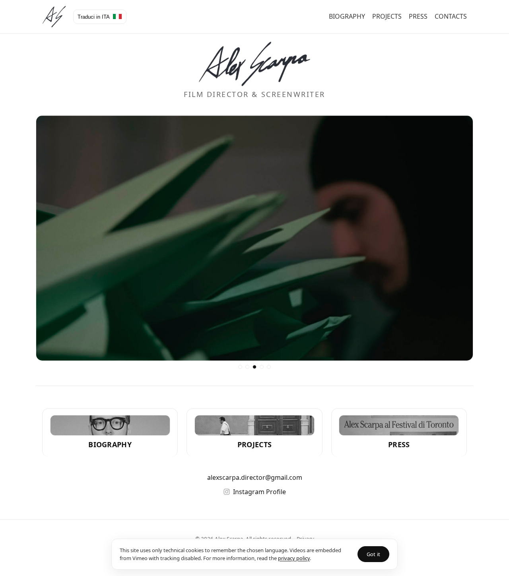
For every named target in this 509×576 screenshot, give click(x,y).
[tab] (240, 367)
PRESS (418, 16)
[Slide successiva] (462, 238)
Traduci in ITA (94, 17)
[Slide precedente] (47, 238)
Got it (373, 554)
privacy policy (294, 558)
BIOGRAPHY (347, 16)
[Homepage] (54, 17)
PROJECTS (387, 16)
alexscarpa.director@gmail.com (254, 477)
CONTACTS (451, 16)
